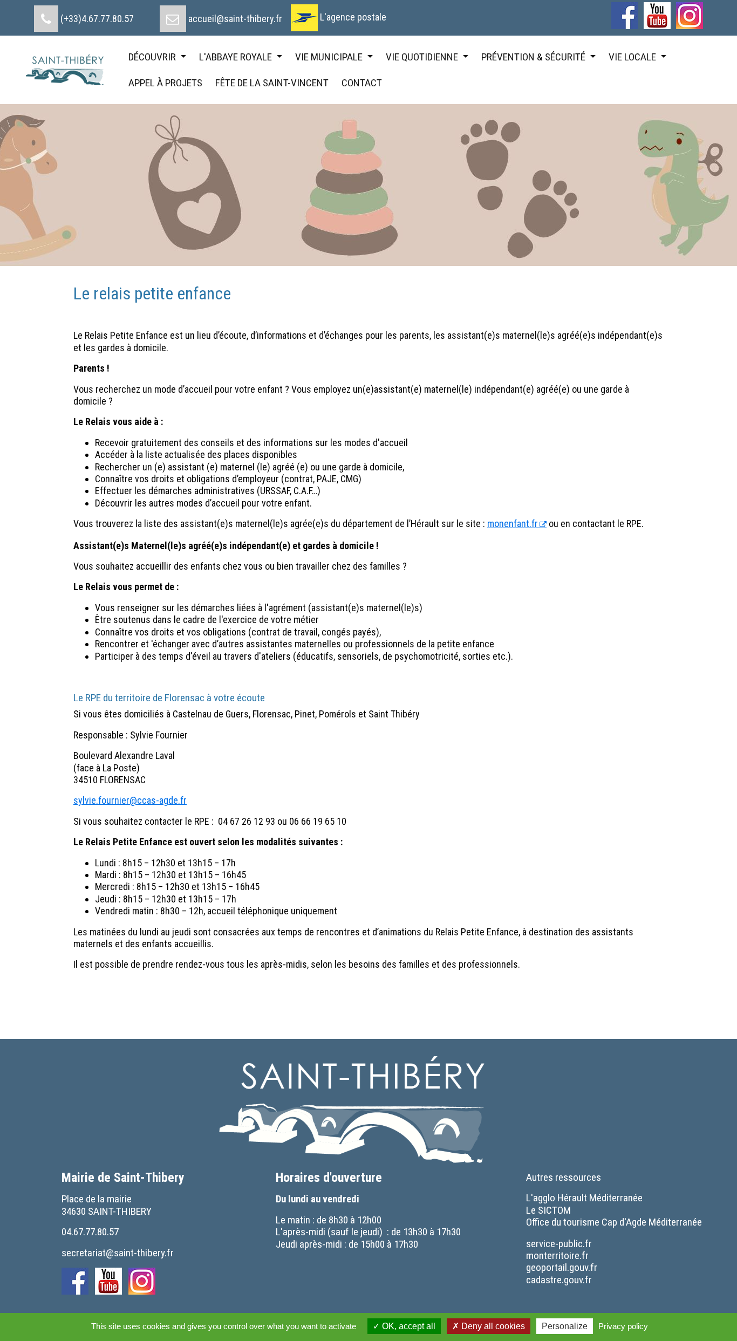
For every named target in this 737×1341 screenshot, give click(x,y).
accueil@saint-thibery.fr (235, 18)
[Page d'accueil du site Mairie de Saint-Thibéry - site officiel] (69, 70)
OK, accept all (407, 1326)
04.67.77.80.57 (90, 1232)
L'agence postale (353, 17)
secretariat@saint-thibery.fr (118, 1253)
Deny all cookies (492, 1326)
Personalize (565, 1326)
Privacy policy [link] (623, 1326)
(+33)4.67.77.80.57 (97, 18)
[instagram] (689, 15)
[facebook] (624, 15)
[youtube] (657, 15)
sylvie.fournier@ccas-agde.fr (130, 800)
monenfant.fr (512, 523)
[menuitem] (84, 14)
